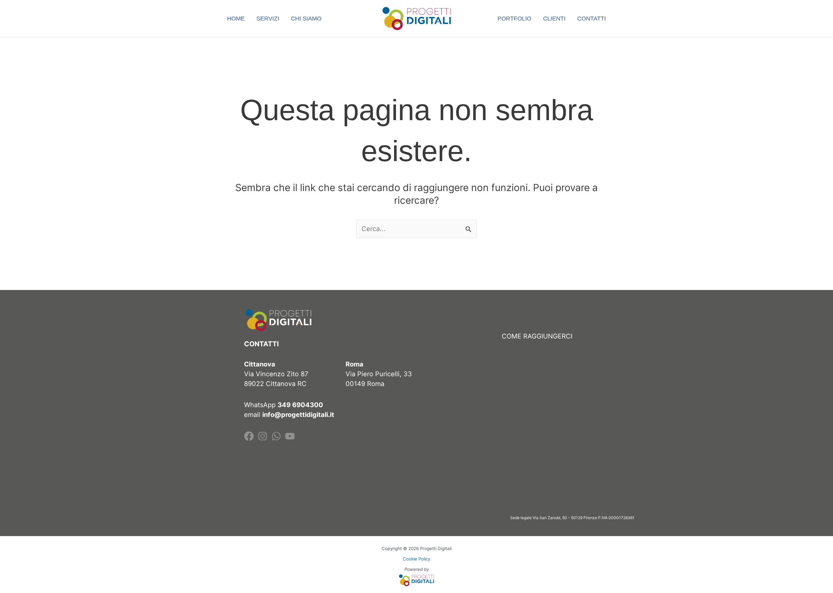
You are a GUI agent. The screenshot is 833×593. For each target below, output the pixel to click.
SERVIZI (267, 18)
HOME (236, 18)
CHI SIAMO (306, 18)
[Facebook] (249, 436)
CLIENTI (554, 18)
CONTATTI (591, 18)
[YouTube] (290, 436)
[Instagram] (262, 436)
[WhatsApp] (276, 436)
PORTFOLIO (514, 18)
